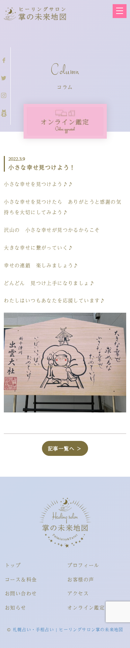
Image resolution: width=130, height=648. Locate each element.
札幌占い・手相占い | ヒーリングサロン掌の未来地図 (68, 629)
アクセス (78, 593)
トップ (13, 565)
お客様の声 (80, 579)
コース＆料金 (21, 579)
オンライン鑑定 (86, 607)
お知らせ (15, 607)
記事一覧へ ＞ (65, 448)
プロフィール (83, 565)
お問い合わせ (21, 593)
